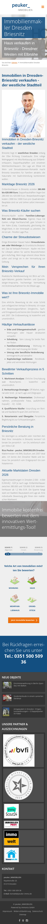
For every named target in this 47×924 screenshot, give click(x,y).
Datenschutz (37, 911)
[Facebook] (19, 921)
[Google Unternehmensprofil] (23, 921)
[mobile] (42, 7)
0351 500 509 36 (14, 890)
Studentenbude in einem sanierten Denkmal (28, 697)
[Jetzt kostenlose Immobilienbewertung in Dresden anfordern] (23, 113)
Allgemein (9, 548)
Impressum (7, 911)
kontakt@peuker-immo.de (21, 894)
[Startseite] (23, 7)
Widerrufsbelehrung (22, 911)
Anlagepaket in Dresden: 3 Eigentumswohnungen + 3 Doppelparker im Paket (28, 711)
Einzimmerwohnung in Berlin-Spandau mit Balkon (29, 684)
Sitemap (22, 914)
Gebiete (14, 62)
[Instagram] (27, 921)
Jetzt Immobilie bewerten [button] (22, 620)
